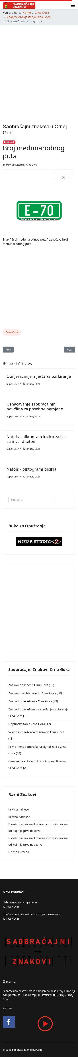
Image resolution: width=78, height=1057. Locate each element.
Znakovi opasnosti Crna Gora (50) (31, 685)
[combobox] (31, 499)
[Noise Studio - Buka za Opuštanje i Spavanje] (39, 541)
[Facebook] (55, 175)
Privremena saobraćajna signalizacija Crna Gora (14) (37, 750)
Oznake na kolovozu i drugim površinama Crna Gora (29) (37, 764)
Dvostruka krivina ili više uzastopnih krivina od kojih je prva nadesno (38, 841)
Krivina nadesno (19, 817)
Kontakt (7, 1008)
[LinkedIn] (72, 175)
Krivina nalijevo (18, 809)
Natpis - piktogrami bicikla (31, 469)
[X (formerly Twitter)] (63, 177)
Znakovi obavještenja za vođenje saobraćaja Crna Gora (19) (38, 712)
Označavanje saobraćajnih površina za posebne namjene (35, 406)
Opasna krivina (18, 852)
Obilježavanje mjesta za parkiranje (39, 376)
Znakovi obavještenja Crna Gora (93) (33, 701)
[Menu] (73, 5)
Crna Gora (12, 332)
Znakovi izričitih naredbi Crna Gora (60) (35, 693)
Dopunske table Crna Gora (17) (29, 724)
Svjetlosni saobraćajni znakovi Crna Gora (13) (36, 735)
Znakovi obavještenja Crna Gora (20, 164)
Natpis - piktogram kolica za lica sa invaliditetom (37, 439)
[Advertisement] (39, 66)
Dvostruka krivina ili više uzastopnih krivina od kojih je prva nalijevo (38, 827)
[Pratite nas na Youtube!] (39, 1023)
